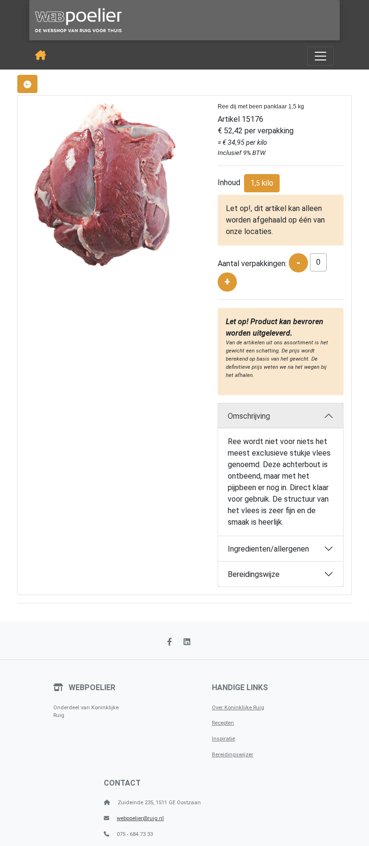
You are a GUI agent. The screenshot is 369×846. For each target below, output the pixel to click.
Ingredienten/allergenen (268, 548)
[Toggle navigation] (320, 56)
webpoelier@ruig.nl (140, 818)
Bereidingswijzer (232, 755)
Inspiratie (223, 739)
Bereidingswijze (254, 574)
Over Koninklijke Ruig (238, 708)
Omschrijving (249, 416)
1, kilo (261, 183)
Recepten (223, 723)
